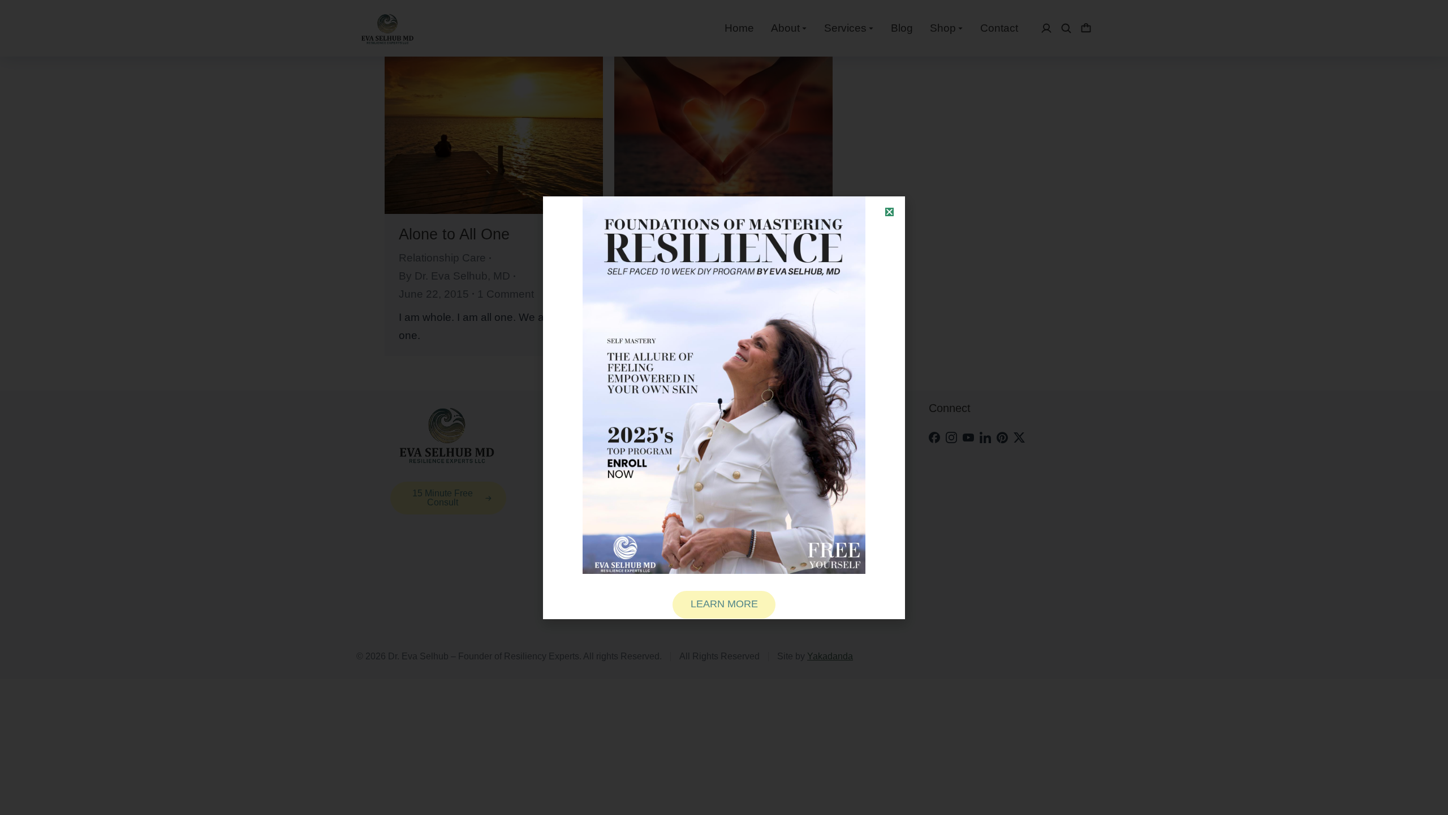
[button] (889, 212)
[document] (724, 407)
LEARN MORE (724, 604)
